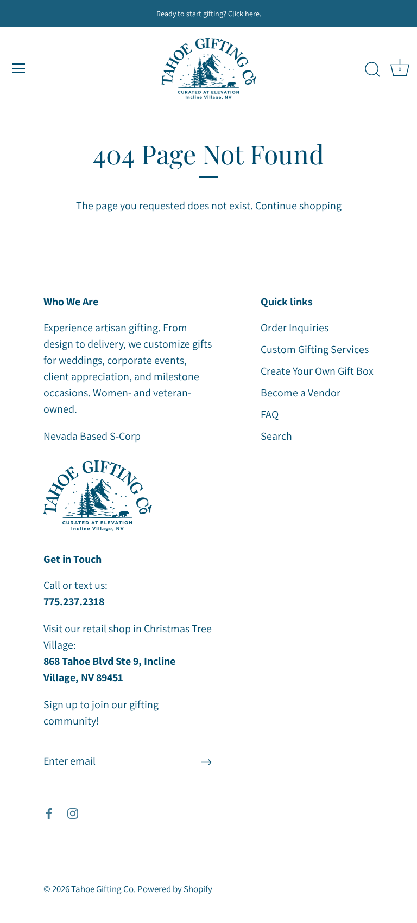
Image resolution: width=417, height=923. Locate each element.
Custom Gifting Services (315, 349)
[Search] (372, 70)
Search (276, 436)
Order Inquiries (294, 328)
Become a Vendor (300, 393)
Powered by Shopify (174, 889)
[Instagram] (72, 812)
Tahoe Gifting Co (102, 889)
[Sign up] (206, 761)
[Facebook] (48, 812)
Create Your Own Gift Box (317, 371)
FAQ (270, 414)
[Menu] (19, 68)
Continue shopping (298, 205)
